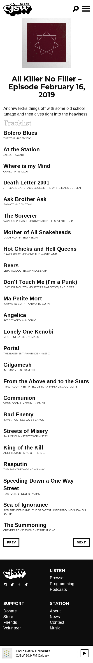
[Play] (84, 653)
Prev (11, 542)
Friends (10, 622)
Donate (10, 611)
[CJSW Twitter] (12, 584)
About (55, 611)
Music (55, 628)
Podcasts (58, 589)
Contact (57, 622)
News (55, 616)
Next (81, 542)
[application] (84, 653)
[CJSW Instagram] (5, 584)
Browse (56, 578)
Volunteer (12, 628)
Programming (62, 584)
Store (8, 616)
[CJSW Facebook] (19, 584)
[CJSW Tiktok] (26, 584)
